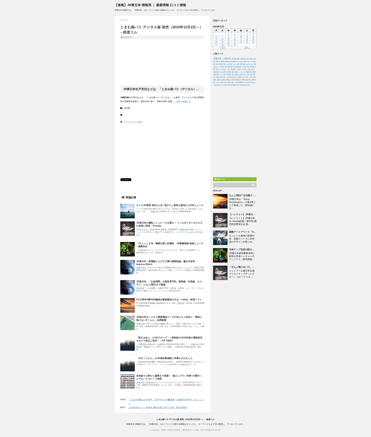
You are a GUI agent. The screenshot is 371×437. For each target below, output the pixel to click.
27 (216, 45)
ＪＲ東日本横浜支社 (239, 82)
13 (216, 39)
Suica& (224, 69)
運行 (231, 64)
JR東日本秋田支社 (236, 79)
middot (237, 64)
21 (222, 42)
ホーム (221, 74)
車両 (241, 64)
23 (235, 42)
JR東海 (221, 64)
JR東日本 (155, 211)
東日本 (152, 229)
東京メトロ (219, 69)
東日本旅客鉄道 (237, 66)
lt (226, 69)
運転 (238, 58)
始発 (231, 66)
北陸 (249, 82)
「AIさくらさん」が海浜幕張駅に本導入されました (164, 358)
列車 (217, 61)
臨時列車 (253, 71)
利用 (229, 85)
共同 (225, 82)
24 (241, 42)
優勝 (162, 324)
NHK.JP (253, 69)
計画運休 (241, 74)
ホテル (143, 229)
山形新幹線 (216, 71)
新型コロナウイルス (248, 64)
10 (241, 36)
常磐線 (236, 74)
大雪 (229, 69)
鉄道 (217, 64)
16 (235, 39)
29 (229, 45)
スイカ (243, 77)
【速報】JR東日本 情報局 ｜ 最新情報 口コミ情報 (150, 5)
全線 (249, 69)
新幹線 (251, 58)
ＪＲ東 (228, 64)
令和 (233, 74)
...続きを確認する (182, 101)
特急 (226, 66)
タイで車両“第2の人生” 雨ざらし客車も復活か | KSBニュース (170, 205)
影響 (235, 58)
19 (253, 39)
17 (241, 39)
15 (229, 39)
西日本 (143, 344)
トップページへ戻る (133, 122)
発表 (214, 77)
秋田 (238, 85)
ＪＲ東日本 (226, 58)
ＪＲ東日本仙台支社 (231, 77)
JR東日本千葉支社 (226, 79)
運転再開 (248, 71)
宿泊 (157, 232)
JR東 (232, 82)
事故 (248, 74)
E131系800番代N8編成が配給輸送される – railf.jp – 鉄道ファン (169, 299)
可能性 (217, 77)
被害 (230, 71)
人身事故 (239, 77)
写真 (224, 77)
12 (253, 36)
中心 (245, 74)
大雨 (227, 71)
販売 (222, 82)
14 (222, 39)
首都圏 (222, 61)
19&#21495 (233, 69)
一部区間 (238, 69)
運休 (224, 64)
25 (247, 42)
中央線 (228, 82)
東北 (248, 61)
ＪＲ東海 (224, 85)
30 (235, 45)
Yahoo (220, 71)
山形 (248, 85)
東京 (247, 58)
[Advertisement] (162, 62)
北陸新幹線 (227, 61)
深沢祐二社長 (243, 85)
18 (247, 39)
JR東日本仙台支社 (246, 79)
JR (232, 58)
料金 (190, 347)
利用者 (236, 71)
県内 (221, 77)
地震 (224, 71)
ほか (234, 64)
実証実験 (252, 66)
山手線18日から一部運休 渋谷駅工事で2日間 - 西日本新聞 (157, 407)
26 (253, 42)
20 (216, 42)
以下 (220, 85)
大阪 (159, 344)
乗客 (233, 71)
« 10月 (222, 47)
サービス (218, 82)
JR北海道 (228, 74)
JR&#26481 (243, 58)
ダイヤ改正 (244, 69)
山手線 (245, 61)
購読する (220, 179)
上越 (246, 82)
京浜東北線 (233, 85)
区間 (254, 74)
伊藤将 (219, 79)
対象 (251, 74)
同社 (248, 66)
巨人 (247, 77)
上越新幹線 (216, 74)
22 (229, 42)
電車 (229, 66)
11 (247, 36)
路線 (224, 74)
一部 (251, 61)
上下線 (241, 61)
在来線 (222, 66)
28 (222, 45)
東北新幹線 (234, 61)
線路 (245, 66)
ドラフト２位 (242, 71)
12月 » (247, 47)
